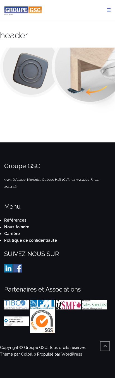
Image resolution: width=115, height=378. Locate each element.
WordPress (71, 354)
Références (15, 220)
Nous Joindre (16, 227)
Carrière (12, 233)
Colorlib (28, 354)
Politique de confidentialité (30, 240)
